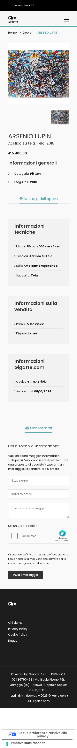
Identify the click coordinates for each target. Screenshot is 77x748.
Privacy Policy (18, 629)
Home (12, 32)
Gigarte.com (41, 701)
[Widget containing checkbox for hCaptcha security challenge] (39, 536)
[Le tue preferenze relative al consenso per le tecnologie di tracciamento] (7, 744)
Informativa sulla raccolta (25, 743)
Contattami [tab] (40, 427)
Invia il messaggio (25, 575)
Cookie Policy (17, 635)
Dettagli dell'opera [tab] (40, 198)
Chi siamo (15, 623)
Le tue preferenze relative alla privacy (42, 734)
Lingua (12, 641)
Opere (27, 32)
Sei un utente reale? (22, 526)
